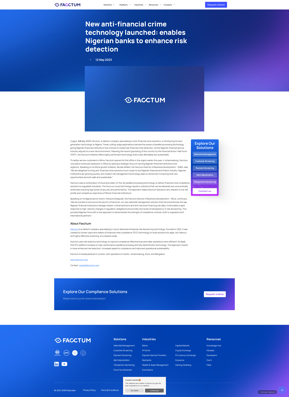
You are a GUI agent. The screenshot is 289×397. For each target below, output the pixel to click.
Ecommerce (147, 369)
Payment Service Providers (154, 355)
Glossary (210, 350)
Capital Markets (182, 345)
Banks (145, 345)
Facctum (74, 229)
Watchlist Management (124, 345)
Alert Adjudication (122, 360)
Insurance (179, 360)
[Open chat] (282, 390)
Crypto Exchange (183, 350)
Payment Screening (122, 355)
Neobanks (146, 360)
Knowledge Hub (214, 345)
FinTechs (146, 350)
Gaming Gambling (183, 365)
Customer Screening (123, 350)
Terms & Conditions (110, 390)
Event (209, 360)
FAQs (209, 365)
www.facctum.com (79, 259)
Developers (212, 355)
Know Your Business (123, 369)
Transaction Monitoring (124, 365)
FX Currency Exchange (185, 355)
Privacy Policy (89, 390)
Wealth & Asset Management (155, 365)
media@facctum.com (89, 265)
